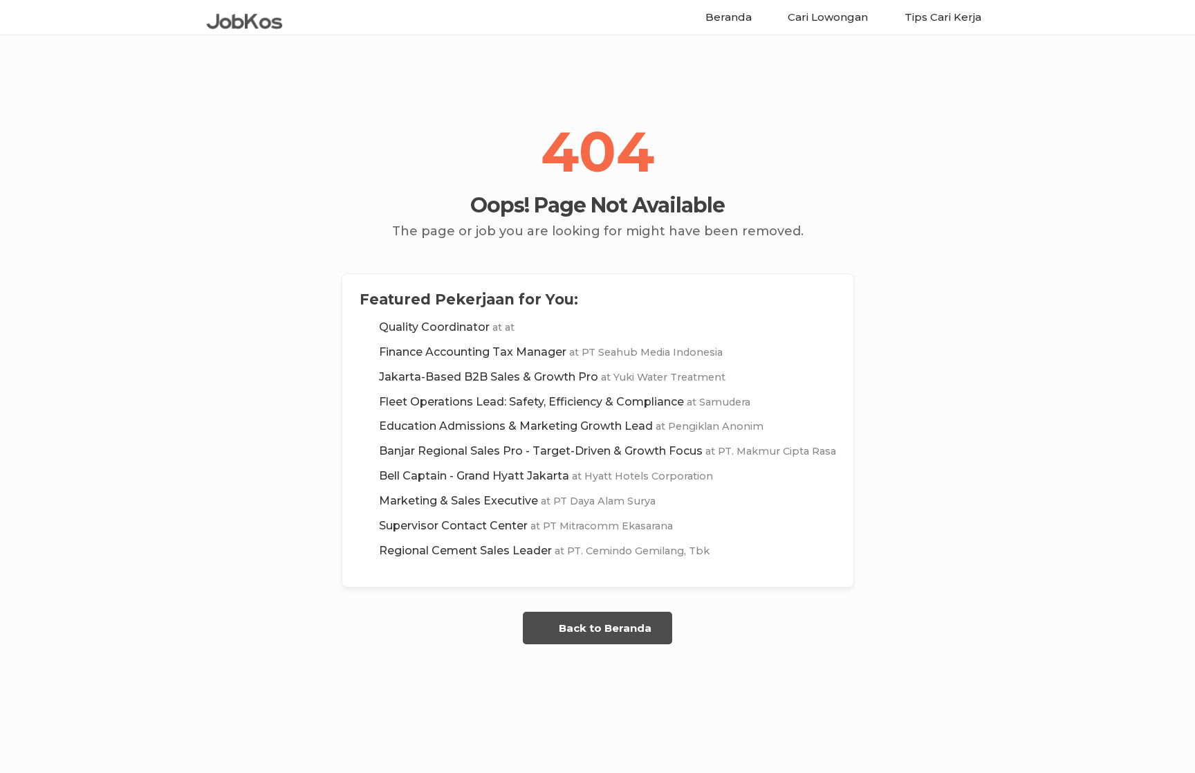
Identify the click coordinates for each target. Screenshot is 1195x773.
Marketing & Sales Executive (517, 500)
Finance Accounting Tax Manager (551, 351)
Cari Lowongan (826, 17)
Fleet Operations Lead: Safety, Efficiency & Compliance (564, 401)
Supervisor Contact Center (526, 525)
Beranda (727, 17)
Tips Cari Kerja (941, 17)
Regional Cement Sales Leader (544, 550)
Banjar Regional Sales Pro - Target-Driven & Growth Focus (607, 450)
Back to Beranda (603, 628)
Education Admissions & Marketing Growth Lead (571, 426)
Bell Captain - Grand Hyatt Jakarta (546, 475)
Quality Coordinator (447, 327)
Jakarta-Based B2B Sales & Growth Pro (552, 376)
